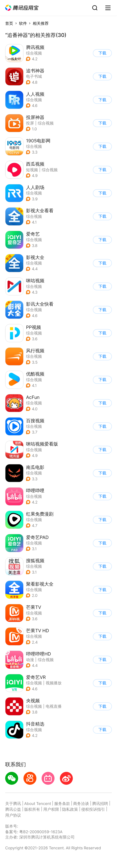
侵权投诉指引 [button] (93, 809)
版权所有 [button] (32, 809)
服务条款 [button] (62, 803)
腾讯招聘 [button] (100, 803)
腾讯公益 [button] (13, 809)
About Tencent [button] (37, 803)
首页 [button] (9, 23)
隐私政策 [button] (70, 809)
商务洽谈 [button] (81, 803)
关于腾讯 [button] (13, 803)
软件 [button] (23, 23)
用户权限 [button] (51, 809)
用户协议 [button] (13, 815)
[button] (21, 8)
